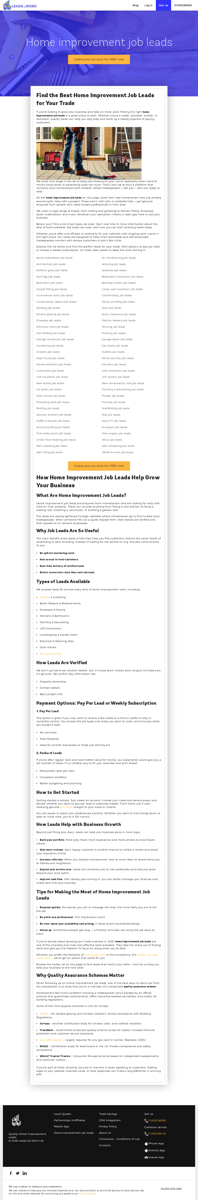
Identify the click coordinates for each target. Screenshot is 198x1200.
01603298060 (183, 5)
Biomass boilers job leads (119, 282)
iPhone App (156, 1143)
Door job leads (111, 307)
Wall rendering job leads (118, 445)
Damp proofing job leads (118, 301)
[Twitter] (18, 1172)
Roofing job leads (47, 408)
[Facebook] (11, 1172)
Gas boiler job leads (115, 345)
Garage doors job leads (117, 339)
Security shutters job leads (53, 414)
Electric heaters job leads (118, 320)
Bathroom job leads (49, 282)
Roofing (45, 597)
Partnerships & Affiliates (69, 1120)
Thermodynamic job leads (53, 433)
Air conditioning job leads (119, 257)
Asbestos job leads (114, 270)
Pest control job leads (50, 395)
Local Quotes (62, 1113)
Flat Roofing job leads (50, 333)
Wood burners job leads (117, 452)
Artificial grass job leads (51, 270)
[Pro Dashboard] (20, 5)
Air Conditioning (50, 653)
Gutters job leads (113, 351)
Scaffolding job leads (116, 408)
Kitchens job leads (114, 364)
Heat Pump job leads (50, 358)
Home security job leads (118, 358)
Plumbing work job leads (52, 402)
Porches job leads (113, 402)
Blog (136, 5)
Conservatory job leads (117, 295)
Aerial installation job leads (54, 257)
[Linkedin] (25, 1172)
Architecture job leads (51, 264)
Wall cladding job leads (51, 445)
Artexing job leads (114, 264)
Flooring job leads (113, 333)
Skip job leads (111, 414)
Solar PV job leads (114, 420)
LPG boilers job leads (116, 376)
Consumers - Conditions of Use (119, 1138)
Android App (156, 1150)
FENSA (44, 1013)
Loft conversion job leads (118, 370)
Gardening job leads (49, 345)
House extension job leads (53, 364)
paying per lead (95, 954)
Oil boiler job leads (48, 389)
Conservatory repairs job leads (56, 301)
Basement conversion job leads (122, 276)
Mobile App (61, 1126)
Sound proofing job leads (53, 427)
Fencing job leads (113, 326)
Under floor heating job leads (56, 439)
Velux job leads (112, 439)
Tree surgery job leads (116, 433)
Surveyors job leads (114, 427)
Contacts (105, 1145)
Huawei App (156, 1157)
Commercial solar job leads (54, 295)
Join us (163, 5)
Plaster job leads (113, 395)
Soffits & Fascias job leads (53, 420)
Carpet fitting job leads (51, 289)
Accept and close (171, 1188)
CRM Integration (110, 1120)
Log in (149, 5)
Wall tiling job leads (49, 452)
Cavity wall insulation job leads (122, 289)
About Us (105, 1132)
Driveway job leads (48, 320)
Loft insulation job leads (52, 376)
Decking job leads (48, 307)
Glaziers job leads (48, 351)
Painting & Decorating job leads (123, 389)
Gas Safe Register (51, 1039)
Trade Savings (108, 1113)
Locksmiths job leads (50, 370)
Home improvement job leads (74, 1132)
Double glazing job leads (52, 314)
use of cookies (87, 1193)
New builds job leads (50, 383)
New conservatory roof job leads (123, 383)
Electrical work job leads (52, 326)
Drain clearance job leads (119, 314)
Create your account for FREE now (99, 59)
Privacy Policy (108, 1126)
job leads (67, 807)
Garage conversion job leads (55, 339)
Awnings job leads (48, 276)
